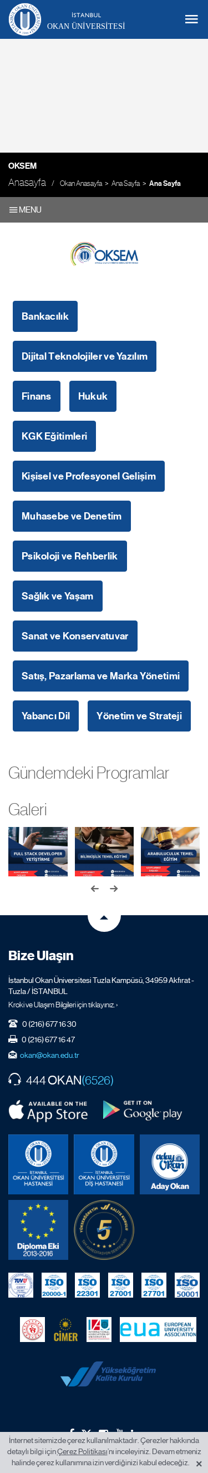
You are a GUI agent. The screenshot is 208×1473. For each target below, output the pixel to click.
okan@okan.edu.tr (49, 1055)
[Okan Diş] (104, 1164)
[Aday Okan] (170, 1164)
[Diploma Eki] (38, 1230)
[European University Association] (158, 1329)
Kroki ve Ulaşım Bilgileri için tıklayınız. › (63, 1004)
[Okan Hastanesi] (38, 1164)
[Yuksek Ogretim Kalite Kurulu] (104, 1230)
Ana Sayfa (125, 183)
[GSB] (32, 1329)
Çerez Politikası (82, 1451)
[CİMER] (65, 1329)
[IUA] (99, 1329)
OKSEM (22, 166)
